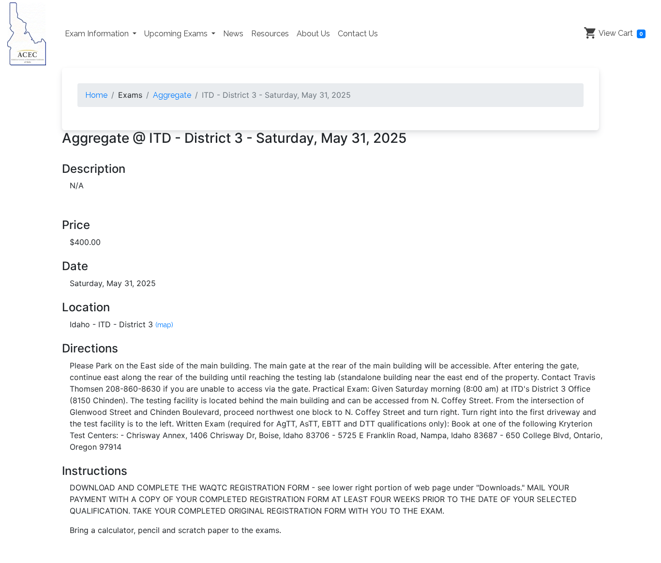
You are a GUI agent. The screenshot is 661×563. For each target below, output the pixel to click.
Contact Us (358, 33)
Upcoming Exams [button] (177, 33)
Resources (270, 33)
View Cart (620, 33)
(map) (164, 325)
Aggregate (172, 95)
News (233, 33)
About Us (313, 33)
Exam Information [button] (98, 33)
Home (96, 95)
